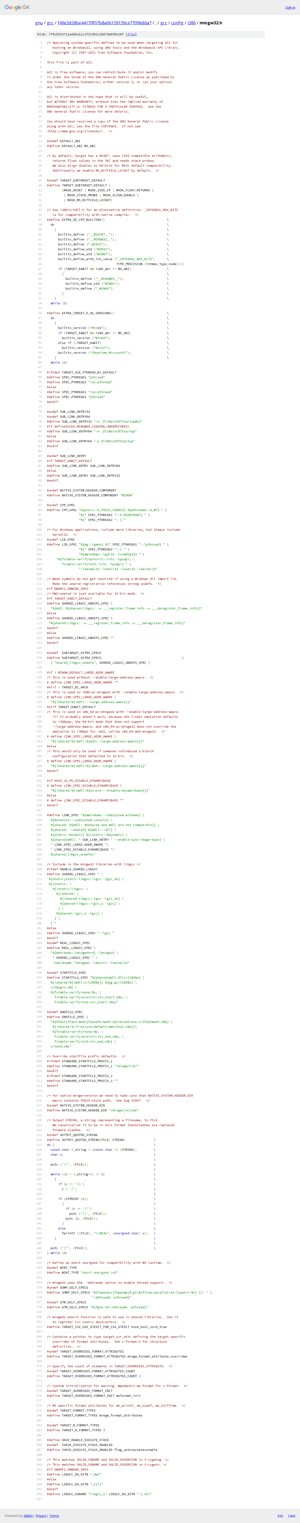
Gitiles (28, 1515)
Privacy (41, 1515)
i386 (192, 23)
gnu (39, 23)
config (177, 23)
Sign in (290, 7)
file (131, 34)
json (291, 1515)
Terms (54, 1515)
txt (280, 1515)
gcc (50, 23)
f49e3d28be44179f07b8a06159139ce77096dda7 (104, 23)
